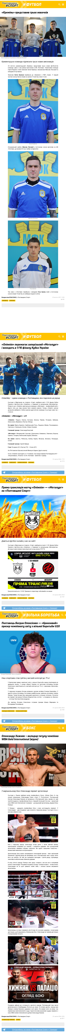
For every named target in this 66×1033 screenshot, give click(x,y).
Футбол (33, 4)
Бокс (31, 728)
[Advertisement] (33, 320)
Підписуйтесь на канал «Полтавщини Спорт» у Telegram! (34, 472)
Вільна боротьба (42, 615)
